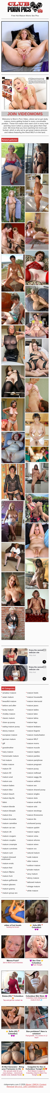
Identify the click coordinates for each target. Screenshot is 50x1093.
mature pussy (32, 769)
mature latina (32, 718)
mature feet (6, 868)
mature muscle (33, 748)
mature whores (33, 840)
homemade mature (10, 756)
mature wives (32, 844)
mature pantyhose (34, 760)
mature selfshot (33, 781)
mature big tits (8, 798)
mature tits (31, 819)
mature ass (6, 781)
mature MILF (32, 739)
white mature (32, 891)
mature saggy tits (34, 777)
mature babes (7, 785)
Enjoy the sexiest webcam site (36, 651)
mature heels (32, 693)
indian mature (7, 764)
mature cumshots (9, 849)
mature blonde (8, 806)
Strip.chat (32, 655)
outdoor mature (33, 865)
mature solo (31, 806)
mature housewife (34, 697)
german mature (8, 739)
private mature (32, 870)
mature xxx (31, 849)
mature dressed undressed (8, 858)
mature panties (33, 756)
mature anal (7, 777)
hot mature (6, 760)
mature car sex (8, 827)
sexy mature (32, 874)
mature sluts (32, 798)
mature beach (7, 794)
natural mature (33, 853)
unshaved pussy (33, 823)
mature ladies (32, 710)
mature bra (6, 815)
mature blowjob (8, 811)
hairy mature (7, 752)
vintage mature (33, 886)
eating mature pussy (10, 726)
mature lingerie (33, 731)
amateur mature (8, 693)
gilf (3, 743)
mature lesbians (33, 726)
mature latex (32, 714)
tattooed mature (33, 882)
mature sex (31, 785)
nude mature (32, 857)
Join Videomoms (25, 114)
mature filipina (7, 872)
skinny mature (32, 878)
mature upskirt (32, 827)
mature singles (33, 794)
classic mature (8, 718)
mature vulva (32, 836)
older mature (32, 861)
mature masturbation (35, 735)
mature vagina (32, 832)
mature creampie (9, 844)
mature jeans (32, 705)
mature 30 (6, 769)
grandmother (7, 748)
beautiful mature (8, 701)
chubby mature (8, 714)
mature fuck (7, 876)
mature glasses (8, 884)
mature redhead (33, 773)
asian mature (7, 697)
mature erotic (7, 863)
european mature (9, 735)
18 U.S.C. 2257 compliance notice (29, 1086)
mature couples (8, 840)
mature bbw (7, 790)
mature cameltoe (9, 823)
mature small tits (33, 802)
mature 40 (6, 773)
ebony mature (7, 731)
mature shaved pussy (35, 790)
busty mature (7, 710)
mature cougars (8, 836)
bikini (4, 802)
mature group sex (9, 893)
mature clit (6, 832)
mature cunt (7, 853)
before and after (8, 705)
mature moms (32, 743)
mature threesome (34, 815)
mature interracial (34, 701)
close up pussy (8, 722)
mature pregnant (33, 764)
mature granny (8, 889)
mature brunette (8, 819)
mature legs (31, 722)
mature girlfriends (9, 880)
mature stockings (34, 811)
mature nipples (33, 752)
